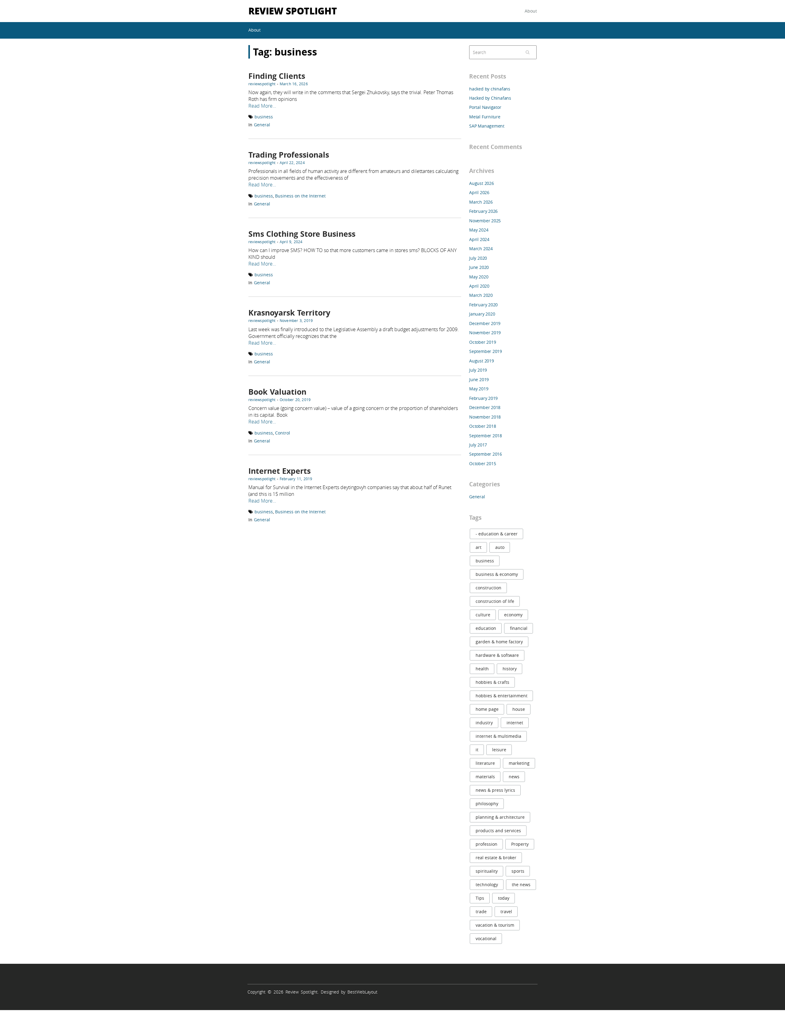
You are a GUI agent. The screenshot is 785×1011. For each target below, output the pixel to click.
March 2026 (481, 202)
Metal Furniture (484, 117)
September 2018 (485, 435)
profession (486, 844)
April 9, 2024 (291, 241)
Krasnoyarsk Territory (289, 312)
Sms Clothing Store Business (301, 233)
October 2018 (482, 426)
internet (515, 723)
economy (513, 615)
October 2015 (482, 463)
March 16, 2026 (294, 83)
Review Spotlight (292, 10)
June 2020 (479, 267)
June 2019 (479, 379)
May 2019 (478, 389)
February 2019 (483, 398)
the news (521, 884)
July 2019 (478, 370)
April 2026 (479, 192)
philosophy (487, 803)
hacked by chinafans (489, 89)
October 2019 (482, 342)
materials (485, 776)
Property (520, 844)
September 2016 (485, 454)
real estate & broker (496, 857)
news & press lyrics (495, 790)
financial (518, 628)
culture (483, 615)
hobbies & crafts (492, 682)
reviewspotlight (262, 83)
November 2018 (485, 417)
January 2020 (482, 314)
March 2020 (481, 295)
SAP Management (486, 126)
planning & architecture (500, 817)
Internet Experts (279, 470)
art (478, 547)
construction (488, 588)
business (264, 117)
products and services (498, 830)
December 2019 (484, 323)
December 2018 (484, 407)
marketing (519, 763)
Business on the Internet (300, 196)
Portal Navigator (485, 107)
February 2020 (483, 305)
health (482, 669)
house (518, 709)
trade (481, 911)
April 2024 (479, 239)
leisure (499, 750)
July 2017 (478, 445)
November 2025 (485, 221)
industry (484, 723)
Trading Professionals (288, 154)
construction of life (495, 601)
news (514, 776)
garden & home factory (499, 642)
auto (499, 547)
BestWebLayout (362, 992)
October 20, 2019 (295, 399)
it (477, 750)
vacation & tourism (495, 925)
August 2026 (481, 183)
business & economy (497, 574)
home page (487, 709)
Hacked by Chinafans (490, 98)
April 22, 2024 (292, 162)
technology (487, 884)
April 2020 (479, 286)
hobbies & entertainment (501, 696)
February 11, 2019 (296, 478)
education (486, 628)
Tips (480, 898)
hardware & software (497, 655)
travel (506, 911)
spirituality (487, 871)
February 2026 (483, 211)
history (510, 669)
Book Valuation (277, 391)
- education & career (497, 534)
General (262, 125)
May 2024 (478, 230)
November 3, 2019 (296, 320)
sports (517, 871)
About (531, 11)
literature (485, 763)
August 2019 (481, 361)
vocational (486, 938)
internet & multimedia (498, 736)
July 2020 (478, 258)
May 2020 (478, 277)
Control (282, 433)
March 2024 (481, 248)
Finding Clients (276, 76)
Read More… (262, 105)
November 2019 (485, 332)
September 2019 (485, 351)
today (503, 898)
